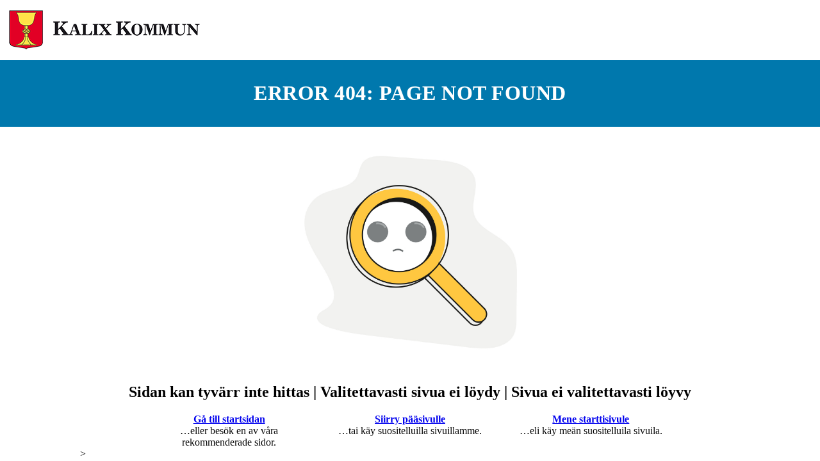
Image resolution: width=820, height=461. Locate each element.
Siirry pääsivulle (410, 419)
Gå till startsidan (229, 419)
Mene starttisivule (590, 419)
